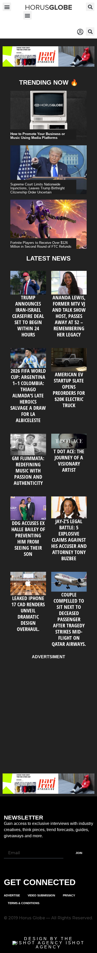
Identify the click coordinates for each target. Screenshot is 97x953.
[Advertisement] (48, 715)
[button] (7, 7)
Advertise (12, 895)
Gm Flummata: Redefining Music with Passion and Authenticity (28, 470)
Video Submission (41, 895)
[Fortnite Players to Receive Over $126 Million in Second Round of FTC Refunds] (48, 224)
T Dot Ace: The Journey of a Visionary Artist (69, 460)
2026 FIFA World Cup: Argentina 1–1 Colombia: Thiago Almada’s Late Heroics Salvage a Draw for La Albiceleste (28, 395)
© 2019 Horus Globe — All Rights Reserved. (48, 917)
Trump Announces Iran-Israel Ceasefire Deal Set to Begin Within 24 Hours (28, 316)
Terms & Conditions (23, 903)
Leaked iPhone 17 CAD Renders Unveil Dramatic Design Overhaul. (28, 614)
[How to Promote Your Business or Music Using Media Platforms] (48, 115)
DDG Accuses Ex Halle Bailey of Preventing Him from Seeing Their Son (28, 538)
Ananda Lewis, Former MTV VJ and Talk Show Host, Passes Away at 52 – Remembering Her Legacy (69, 316)
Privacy (69, 895)
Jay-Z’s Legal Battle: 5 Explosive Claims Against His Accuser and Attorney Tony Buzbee (69, 540)
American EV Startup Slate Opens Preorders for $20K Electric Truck (69, 390)
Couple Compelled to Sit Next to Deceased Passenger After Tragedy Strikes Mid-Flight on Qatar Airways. (69, 619)
